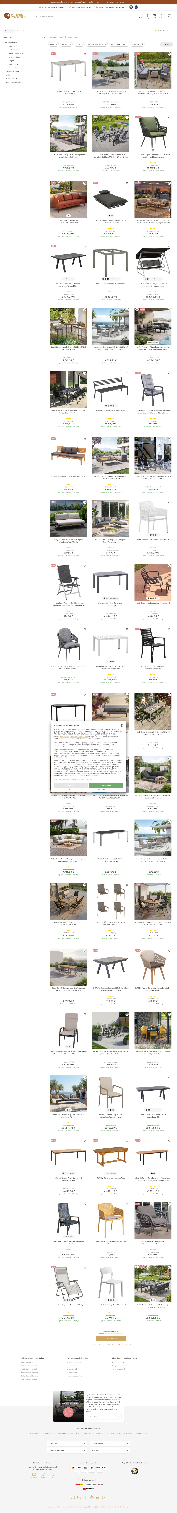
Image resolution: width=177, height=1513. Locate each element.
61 (127, 1344)
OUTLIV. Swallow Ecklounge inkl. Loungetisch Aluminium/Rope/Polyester (68, 860)
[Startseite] (15, 16)
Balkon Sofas (72, 1366)
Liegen (11, 61)
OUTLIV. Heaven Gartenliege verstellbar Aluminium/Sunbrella (111, 221)
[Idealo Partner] (136, 7)
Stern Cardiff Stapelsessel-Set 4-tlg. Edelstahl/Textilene (110, 923)
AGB (57, 1507)
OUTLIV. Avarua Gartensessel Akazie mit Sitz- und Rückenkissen (153, 989)
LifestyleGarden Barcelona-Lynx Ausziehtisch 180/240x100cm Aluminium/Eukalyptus (153, 1179)
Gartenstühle (14, 46)
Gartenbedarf (11, 79)
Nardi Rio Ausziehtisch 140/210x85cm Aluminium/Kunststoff (110, 667)
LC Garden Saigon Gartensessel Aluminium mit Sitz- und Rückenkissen (153, 156)
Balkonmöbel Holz (28, 1362)
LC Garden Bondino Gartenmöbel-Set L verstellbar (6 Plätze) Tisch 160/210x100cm (110, 156)
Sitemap (111, 1507)
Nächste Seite (112, 1339)
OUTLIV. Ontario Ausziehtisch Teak (111, 1178)
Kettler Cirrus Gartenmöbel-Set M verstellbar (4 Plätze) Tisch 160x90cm (110, 1052)
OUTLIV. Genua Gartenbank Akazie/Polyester (68, 476)
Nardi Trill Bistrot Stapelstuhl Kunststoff (111, 1305)
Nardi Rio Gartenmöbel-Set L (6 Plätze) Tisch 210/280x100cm (68, 348)
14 (112, 1344)
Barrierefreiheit (101, 1507)
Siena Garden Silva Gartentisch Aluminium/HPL (110, 604)
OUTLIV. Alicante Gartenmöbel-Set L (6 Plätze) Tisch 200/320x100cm (153, 1306)
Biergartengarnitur (119, 1366)
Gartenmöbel (11, 42)
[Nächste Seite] (130, 1345)
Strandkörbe (14, 68)
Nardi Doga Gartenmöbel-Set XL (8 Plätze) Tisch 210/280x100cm (153, 733)
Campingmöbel (118, 1362)
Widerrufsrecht (75, 1507)
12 (105, 1344)
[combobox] (166, 44)
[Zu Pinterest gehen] (92, 1497)
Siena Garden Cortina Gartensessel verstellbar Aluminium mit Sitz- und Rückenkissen (68, 1052)
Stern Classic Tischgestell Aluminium (110, 284)
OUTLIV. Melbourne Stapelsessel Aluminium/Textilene (153, 667)
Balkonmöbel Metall (29, 1366)
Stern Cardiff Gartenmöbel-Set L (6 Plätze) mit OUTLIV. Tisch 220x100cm (111, 348)
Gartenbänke (14, 64)
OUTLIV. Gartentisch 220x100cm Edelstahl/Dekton (110, 860)
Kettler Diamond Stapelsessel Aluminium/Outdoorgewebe (111, 1116)
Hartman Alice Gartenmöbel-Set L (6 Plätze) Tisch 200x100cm (68, 923)
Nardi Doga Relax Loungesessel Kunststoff (153, 603)
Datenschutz (65, 1507)
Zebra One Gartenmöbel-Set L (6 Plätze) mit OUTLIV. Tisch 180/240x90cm (111, 796)
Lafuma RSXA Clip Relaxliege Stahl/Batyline (68, 1305)
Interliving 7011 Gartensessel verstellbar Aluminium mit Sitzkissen (68, 1242)
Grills (8, 75)
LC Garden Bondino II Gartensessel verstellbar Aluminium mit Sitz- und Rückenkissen (153, 411)
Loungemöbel (14, 57)
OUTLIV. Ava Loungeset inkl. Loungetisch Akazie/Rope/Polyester (68, 156)
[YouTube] (104, 1497)
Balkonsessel (72, 1369)
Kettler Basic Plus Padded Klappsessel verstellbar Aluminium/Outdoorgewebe (68, 604)
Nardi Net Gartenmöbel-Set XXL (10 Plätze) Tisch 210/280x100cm (153, 1052)
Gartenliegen (128, 1433)
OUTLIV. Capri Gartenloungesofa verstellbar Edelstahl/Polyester (152, 796)
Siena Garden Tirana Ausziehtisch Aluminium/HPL (153, 1116)
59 (119, 1344)
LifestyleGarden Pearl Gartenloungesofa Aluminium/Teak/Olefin (68, 541)
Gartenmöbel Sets (16, 53)
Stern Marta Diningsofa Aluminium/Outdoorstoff (69, 221)
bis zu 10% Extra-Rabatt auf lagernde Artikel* (77, 2)
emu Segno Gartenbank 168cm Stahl (110, 410)
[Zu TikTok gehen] (98, 1497)
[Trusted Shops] (131, 7)
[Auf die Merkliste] (84, 54)
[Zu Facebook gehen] (85, 1497)
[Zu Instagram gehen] (79, 1497)
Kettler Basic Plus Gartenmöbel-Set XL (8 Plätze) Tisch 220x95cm (68, 411)
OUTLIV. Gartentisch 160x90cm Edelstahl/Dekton (68, 92)
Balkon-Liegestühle (74, 1376)
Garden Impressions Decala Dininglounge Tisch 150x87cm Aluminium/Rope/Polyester (153, 221)
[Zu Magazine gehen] (73, 1497)
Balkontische (72, 1372)
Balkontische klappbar (29, 1376)
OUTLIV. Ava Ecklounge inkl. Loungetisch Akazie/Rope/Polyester (110, 477)
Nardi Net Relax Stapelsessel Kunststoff (153, 540)
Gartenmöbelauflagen (15, 82)
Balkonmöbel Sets (74, 1362)
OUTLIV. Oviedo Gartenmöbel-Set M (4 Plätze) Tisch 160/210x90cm (110, 92)
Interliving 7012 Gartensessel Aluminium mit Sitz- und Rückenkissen (68, 667)
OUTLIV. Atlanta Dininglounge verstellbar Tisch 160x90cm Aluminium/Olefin (153, 348)
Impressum (51, 1507)
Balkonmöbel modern (29, 1379)
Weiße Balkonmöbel (29, 1369)
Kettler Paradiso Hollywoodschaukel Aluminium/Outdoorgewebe (153, 285)
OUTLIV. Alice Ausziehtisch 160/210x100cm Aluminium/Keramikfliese (110, 989)
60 (123, 1344)
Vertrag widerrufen (88, 1507)
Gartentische (14, 50)
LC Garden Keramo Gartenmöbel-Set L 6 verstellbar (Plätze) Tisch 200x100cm (153, 92)
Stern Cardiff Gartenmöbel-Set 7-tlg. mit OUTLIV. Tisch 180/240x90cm (68, 989)
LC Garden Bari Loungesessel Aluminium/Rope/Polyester (152, 1242)
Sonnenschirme (12, 71)
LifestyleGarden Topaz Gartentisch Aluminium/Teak (68, 1179)
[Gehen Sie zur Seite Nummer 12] (91, 1345)
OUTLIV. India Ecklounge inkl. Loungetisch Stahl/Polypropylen (111, 541)
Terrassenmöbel (118, 1369)
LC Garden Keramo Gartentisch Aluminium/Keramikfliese (68, 285)
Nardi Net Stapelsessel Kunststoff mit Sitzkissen (111, 1242)
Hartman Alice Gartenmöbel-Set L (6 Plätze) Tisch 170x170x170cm (153, 923)
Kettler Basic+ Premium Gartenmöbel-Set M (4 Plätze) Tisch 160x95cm (153, 477)
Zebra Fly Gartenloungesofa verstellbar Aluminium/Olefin (68, 1116)
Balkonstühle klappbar (30, 1372)
